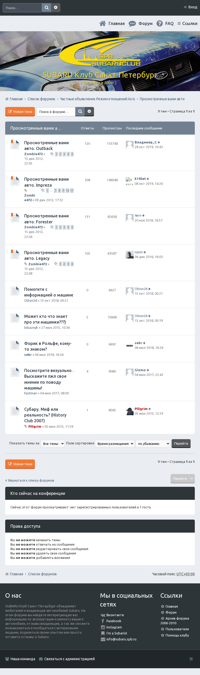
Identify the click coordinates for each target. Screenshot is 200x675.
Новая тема (22, 111)
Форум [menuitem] (146, 23)
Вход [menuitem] (193, 7)
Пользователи (177, 629)
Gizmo (140, 370)
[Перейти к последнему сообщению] (159, 142)
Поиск (46, 7)
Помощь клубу (177, 635)
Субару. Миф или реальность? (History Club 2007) (45, 415)
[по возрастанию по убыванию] (153, 443)
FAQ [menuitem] (169, 23)
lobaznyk (31, 327)
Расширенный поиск (55, 7)
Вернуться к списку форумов (31, 480)
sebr (28, 354)
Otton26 (30, 300)
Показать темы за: (25, 443)
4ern (138, 215)
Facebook (114, 621)
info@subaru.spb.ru (121, 639)
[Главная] (100, 63)
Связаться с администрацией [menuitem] (69, 659)
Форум (171, 612)
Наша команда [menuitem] (23, 659)
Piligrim (34, 426)
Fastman (30, 393)
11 (71, 190)
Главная (117, 23)
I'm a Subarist (117, 633)
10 (67, 190)
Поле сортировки (80, 443)
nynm (139, 252)
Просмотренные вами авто (37, 128)
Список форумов (42, 574)
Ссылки (189, 23)
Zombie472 (33, 154)
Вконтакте (115, 615)
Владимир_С (146, 142)
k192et (140, 178)
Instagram (114, 627)
